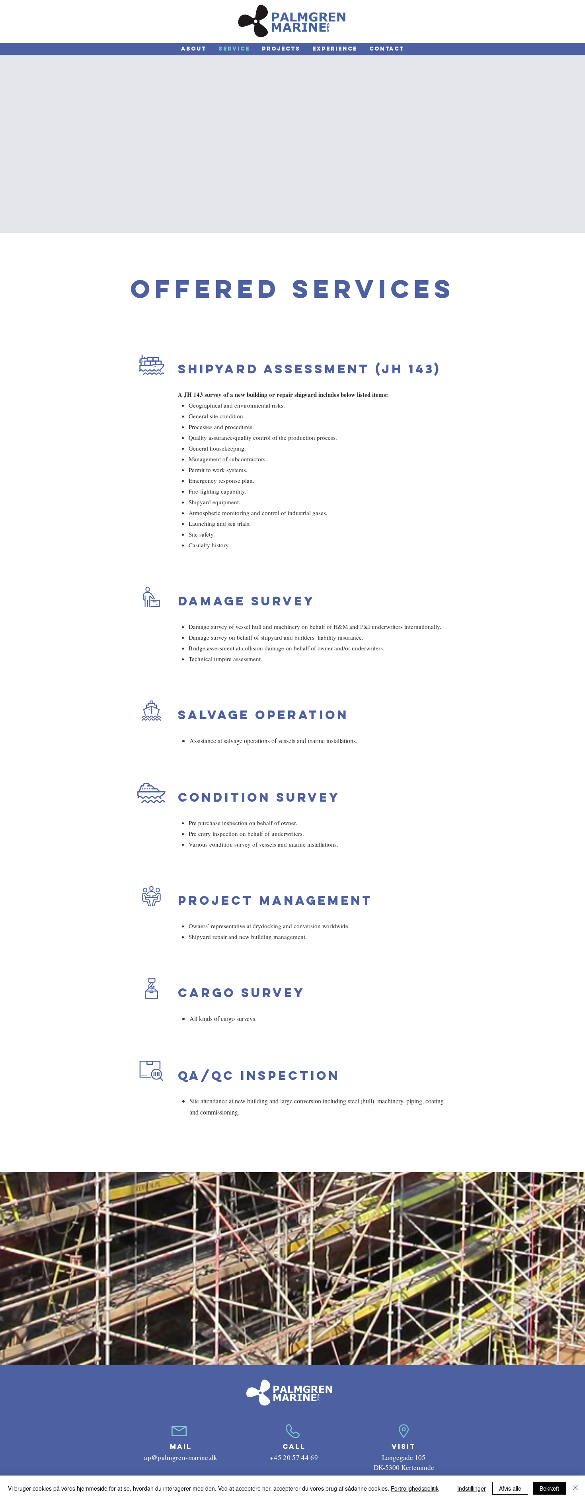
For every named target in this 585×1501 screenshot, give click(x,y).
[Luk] (575, 1488)
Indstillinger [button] (471, 1488)
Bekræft (549, 1488)
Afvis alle (510, 1488)
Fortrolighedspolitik (415, 1488)
